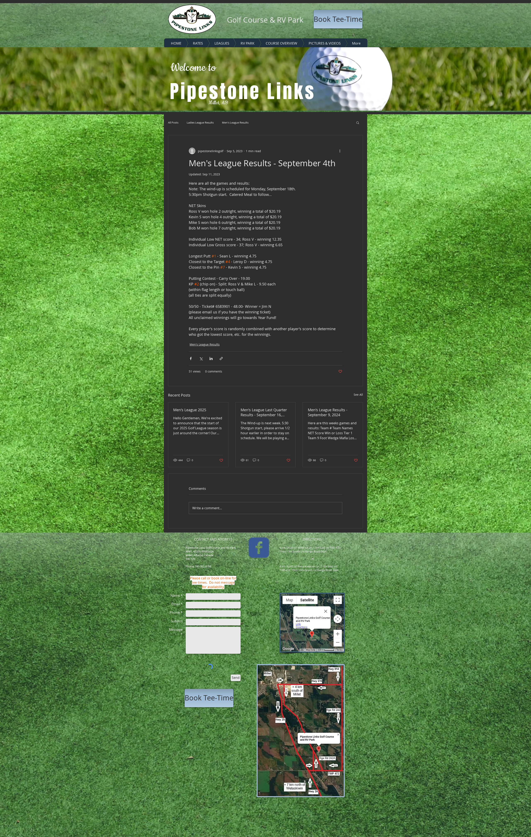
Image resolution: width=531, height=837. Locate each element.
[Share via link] (221, 358)
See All (358, 395)
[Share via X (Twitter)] (201, 358)
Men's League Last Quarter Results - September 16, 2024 (264, 412)
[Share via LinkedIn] (211, 358)
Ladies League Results (200, 122)
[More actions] (339, 150)
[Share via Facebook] (191, 358)
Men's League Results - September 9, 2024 (327, 412)
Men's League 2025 (189, 409)
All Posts (173, 122)
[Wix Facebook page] (258, 547)
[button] (358, 122)
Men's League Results (235, 122)
